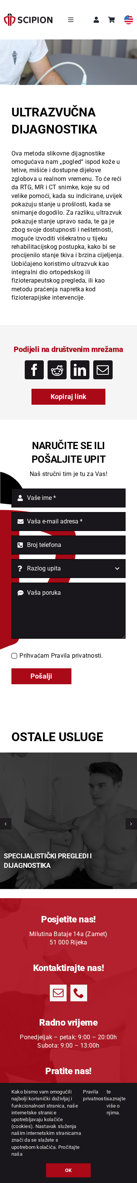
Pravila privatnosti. (77, 655)
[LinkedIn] (79, 369)
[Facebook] (34, 369)
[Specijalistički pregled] (68, 755)
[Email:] (102, 369)
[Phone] (78, 993)
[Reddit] (57, 369)
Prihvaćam (61, 655)
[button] (5, 824)
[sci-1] (28, 16)
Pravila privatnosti (95, 1095)
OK (68, 1170)
